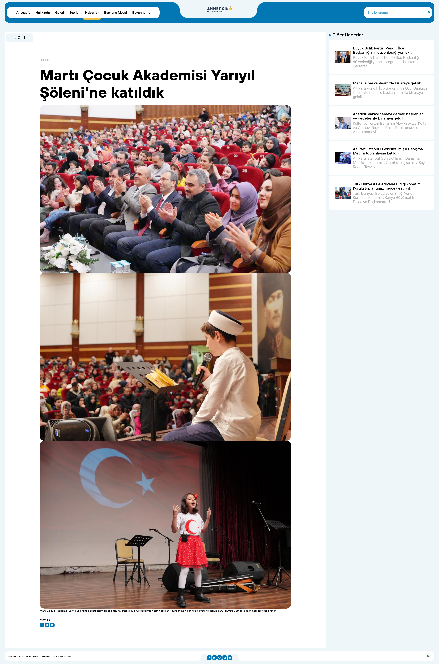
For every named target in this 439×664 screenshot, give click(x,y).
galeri (59, 12)
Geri (21, 37)
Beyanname (141, 12)
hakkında (43, 12)
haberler (92, 12)
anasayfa (23, 12)
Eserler (74, 12)
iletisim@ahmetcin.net (62, 656)
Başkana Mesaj (115, 12)
